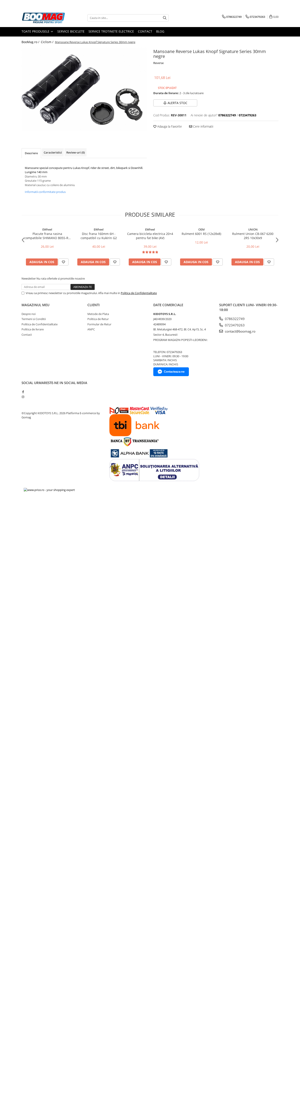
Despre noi (29, 314)
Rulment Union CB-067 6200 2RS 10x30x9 (252, 236)
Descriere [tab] (31, 153)
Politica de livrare (33, 329)
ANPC (91, 329)
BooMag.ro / (31, 42)
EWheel (47, 229)
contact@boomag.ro (239, 331)
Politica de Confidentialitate (139, 293)
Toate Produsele (36, 31)
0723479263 (234, 325)
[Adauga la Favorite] (63, 261)
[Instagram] (23, 397)
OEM (201, 229)
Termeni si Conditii (34, 319)
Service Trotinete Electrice (111, 31)
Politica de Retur (98, 319)
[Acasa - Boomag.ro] (43, 18)
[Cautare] (165, 18)
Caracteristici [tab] (53, 152)
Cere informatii (202, 126)
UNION (253, 229)
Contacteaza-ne (174, 371)
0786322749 (234, 319)
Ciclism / (47, 42)
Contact (145, 31)
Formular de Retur (99, 324)
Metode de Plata (98, 314)
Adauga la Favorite (169, 126)
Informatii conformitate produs (45, 192)
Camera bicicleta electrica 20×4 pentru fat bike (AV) (150, 236)
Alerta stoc (177, 103)
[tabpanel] (84, 89)
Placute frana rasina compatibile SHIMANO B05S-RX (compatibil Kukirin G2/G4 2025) (47, 236)
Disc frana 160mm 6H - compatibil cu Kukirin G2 (99, 236)
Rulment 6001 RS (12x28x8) (201, 234)
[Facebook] (23, 392)
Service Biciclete (71, 31)
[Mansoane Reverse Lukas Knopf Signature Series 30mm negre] (84, 89)
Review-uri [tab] (75, 152)
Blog (160, 31)
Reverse (158, 63)
